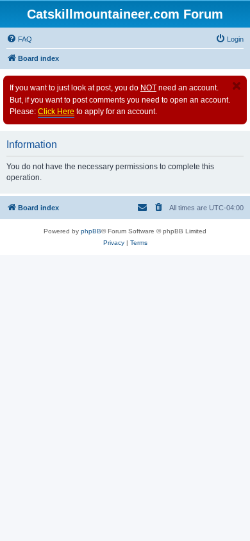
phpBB (91, 231)
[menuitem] (19, 39)
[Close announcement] (236, 86)
